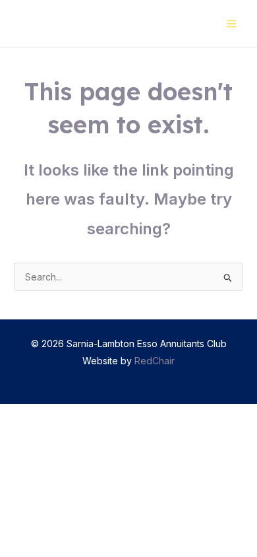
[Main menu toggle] (231, 23)
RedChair (154, 360)
